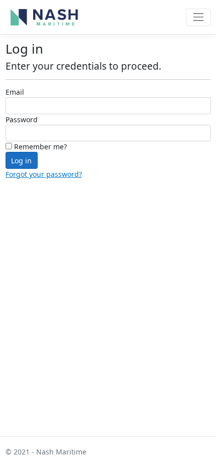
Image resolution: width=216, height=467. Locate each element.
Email (15, 92)
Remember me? (39, 146)
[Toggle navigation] (198, 17)
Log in (21, 160)
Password (22, 119)
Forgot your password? (44, 174)
